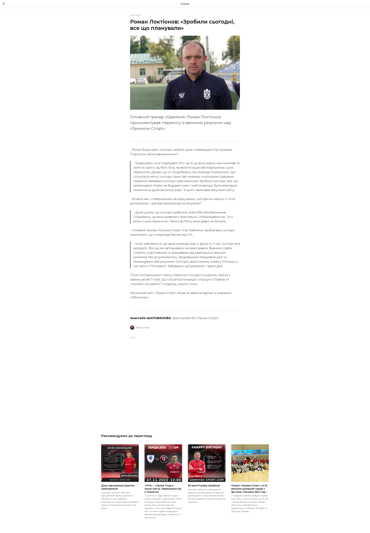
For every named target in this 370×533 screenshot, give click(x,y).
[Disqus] (185, 383)
